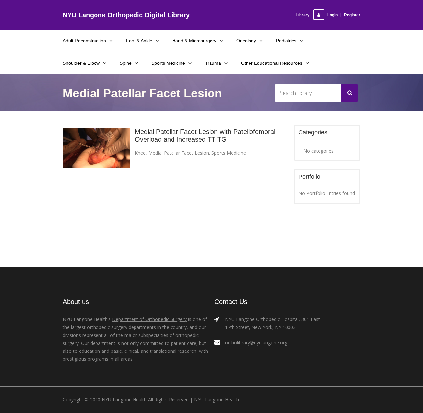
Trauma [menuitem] (213, 63)
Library (302, 15)
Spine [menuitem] (126, 63)
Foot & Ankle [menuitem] (139, 40)
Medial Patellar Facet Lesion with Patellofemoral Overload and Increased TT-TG (205, 135)
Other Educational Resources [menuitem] (271, 63)
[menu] (211, 51)
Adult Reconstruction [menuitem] (84, 40)
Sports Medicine (229, 153)
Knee (140, 153)
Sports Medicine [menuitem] (168, 63)
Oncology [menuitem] (246, 40)
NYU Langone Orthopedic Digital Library (126, 15)
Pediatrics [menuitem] (286, 40)
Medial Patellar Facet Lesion (178, 153)
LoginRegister (343, 15)
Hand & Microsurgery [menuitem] (194, 40)
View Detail (96, 154)
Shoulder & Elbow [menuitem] (81, 63)
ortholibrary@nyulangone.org (256, 342)
